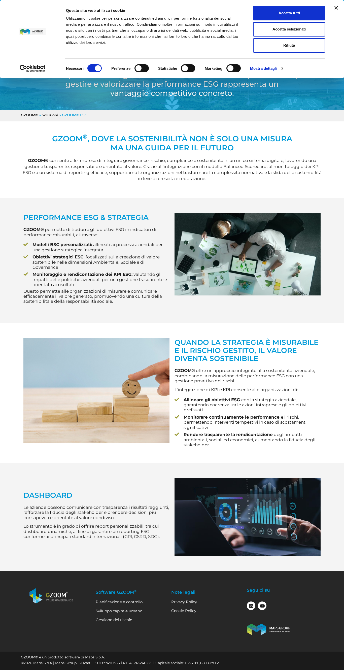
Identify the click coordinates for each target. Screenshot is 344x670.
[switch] (141, 68)
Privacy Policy (184, 601)
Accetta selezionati (289, 29)
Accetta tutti (289, 13)
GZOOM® (29, 115)
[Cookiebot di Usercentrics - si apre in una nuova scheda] (33, 68)
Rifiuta (289, 45)
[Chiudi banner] (336, 8)
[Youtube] (262, 605)
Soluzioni (50, 115)
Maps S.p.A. (95, 657)
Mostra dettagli (263, 68)
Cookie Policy (183, 610)
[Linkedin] (251, 605)
